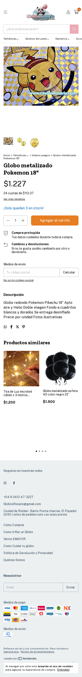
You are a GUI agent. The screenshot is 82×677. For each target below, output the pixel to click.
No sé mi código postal (18, 280)
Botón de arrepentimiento (37, 651)
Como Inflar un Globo (18, 532)
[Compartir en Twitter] (18, 327)
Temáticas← (11, 38)
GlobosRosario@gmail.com (22, 504)
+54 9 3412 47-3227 (18, 497)
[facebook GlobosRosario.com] (14, 483)
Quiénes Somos (14, 560)
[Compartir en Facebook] (12, 327)
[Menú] (5, 12)
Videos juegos (41, 155)
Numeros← (63, 38)
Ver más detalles (14, 199)
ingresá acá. (11, 651)
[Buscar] (74, 29)
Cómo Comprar (13, 525)
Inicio (6, 155)
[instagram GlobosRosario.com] (5, 483)
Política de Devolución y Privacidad (28, 553)
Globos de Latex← (37, 38)
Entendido (63, 669)
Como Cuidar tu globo (18, 546)
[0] (76, 12)
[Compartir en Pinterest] (23, 327)
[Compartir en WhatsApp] (5, 327)
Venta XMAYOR (14, 539)
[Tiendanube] (20, 659)
